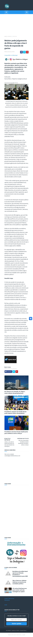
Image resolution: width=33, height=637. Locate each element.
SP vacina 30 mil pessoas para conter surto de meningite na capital (19, 590)
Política (15, 36)
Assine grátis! (16, 623)
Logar (23, 634)
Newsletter (7, 600)
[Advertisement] (16, 26)
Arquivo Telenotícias (9, 598)
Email (5, 605)
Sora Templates (17, 634)
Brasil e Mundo (8, 36)
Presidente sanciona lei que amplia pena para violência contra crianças (16, 432)
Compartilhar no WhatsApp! (10, 55)
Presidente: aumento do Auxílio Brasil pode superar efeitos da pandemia (15, 412)
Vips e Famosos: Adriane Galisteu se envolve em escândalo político (19, 582)
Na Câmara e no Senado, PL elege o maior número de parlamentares (14, 392)
